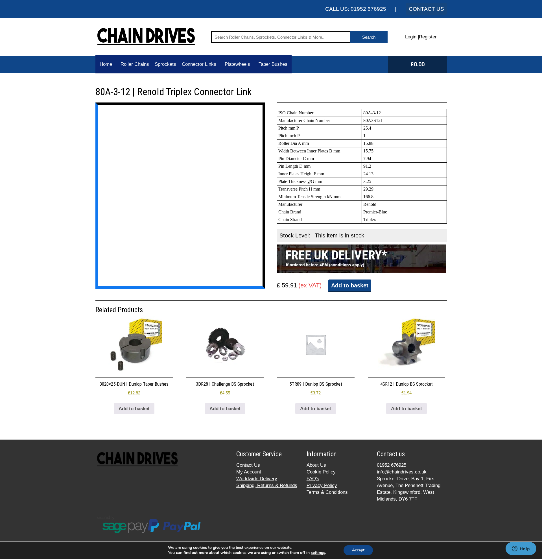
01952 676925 (368, 9)
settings (318, 552)
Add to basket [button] (134, 408)
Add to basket (349, 285)
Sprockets (165, 64)
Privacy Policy (322, 485)
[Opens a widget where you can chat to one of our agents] (520, 549)
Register (428, 37)
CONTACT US (426, 9)
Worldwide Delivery (256, 478)
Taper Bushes (273, 64)
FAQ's (313, 478)
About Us (316, 465)
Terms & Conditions (327, 492)
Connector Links (199, 64)
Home (106, 64)
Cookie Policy (321, 472)
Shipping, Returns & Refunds (266, 485)
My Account (248, 472)
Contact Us (248, 465)
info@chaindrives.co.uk (402, 472)
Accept (358, 550)
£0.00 (417, 64)
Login (410, 37)
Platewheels (237, 64)
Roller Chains (135, 64)
